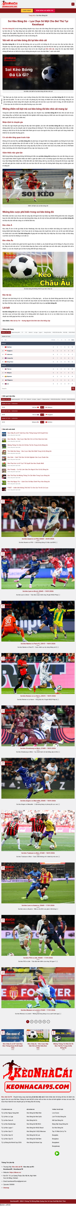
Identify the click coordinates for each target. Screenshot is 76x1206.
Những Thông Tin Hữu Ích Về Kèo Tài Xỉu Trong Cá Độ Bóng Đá (28, 445)
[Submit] (73, 388)
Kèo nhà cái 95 (17, 1167)
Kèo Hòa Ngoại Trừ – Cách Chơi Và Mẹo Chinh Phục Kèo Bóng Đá (29, 481)
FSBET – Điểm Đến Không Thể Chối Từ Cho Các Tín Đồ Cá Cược (28, 488)
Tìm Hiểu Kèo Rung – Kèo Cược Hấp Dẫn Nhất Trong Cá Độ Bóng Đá (29, 451)
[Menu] (73, 4)
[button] (2, 100)
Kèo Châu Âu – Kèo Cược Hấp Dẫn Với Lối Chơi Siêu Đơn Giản (27, 439)
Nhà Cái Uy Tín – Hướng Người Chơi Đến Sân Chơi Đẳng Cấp (30, 321)
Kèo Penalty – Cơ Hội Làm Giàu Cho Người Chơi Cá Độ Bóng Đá (28, 469)
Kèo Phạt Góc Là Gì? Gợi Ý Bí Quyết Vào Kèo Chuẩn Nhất (26, 463)
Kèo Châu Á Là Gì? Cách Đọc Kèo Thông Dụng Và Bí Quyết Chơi (28, 433)
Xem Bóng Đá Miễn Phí (44, 10)
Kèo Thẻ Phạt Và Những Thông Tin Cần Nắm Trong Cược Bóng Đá (28, 475)
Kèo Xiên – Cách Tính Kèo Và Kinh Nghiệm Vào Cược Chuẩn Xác (28, 457)
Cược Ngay (27, 10)
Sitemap (6, 1188)
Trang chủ (32, 15)
